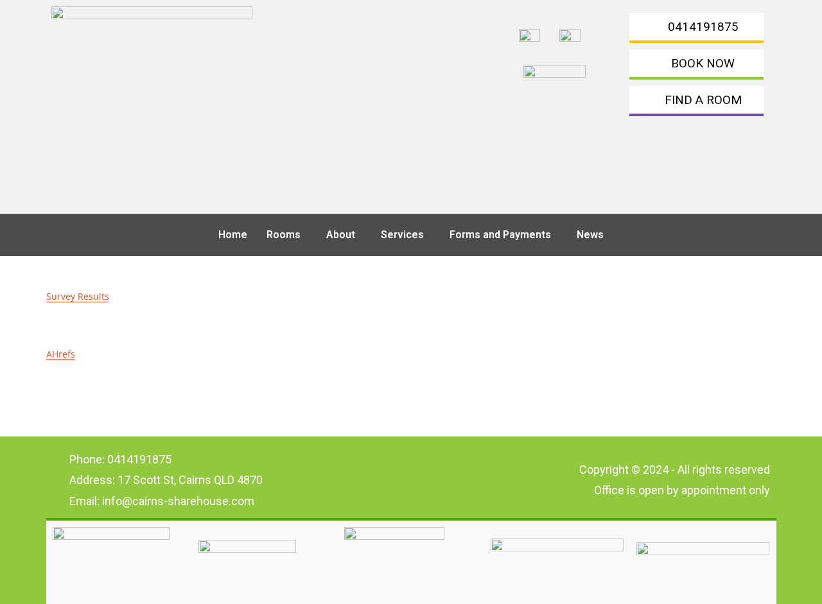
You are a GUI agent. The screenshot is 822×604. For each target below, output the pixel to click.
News (590, 235)
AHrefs (60, 354)
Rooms (284, 235)
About (340, 235)
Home (232, 235)
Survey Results (77, 296)
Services (402, 235)
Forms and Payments (500, 235)
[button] (287, 235)
